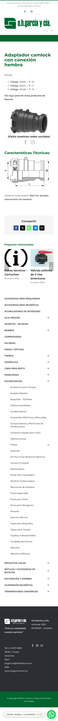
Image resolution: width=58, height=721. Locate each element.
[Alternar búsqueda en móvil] (45, 30)
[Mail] (42, 641)
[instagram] (32, 142)
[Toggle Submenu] (48, 314)
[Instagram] (37, 641)
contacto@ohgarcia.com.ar (29, 6)
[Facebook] (32, 641)
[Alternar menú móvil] (52, 30)
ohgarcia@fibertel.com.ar (18, 659)
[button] (6, 264)
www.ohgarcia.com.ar (16, 666)
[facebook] (25, 142)
